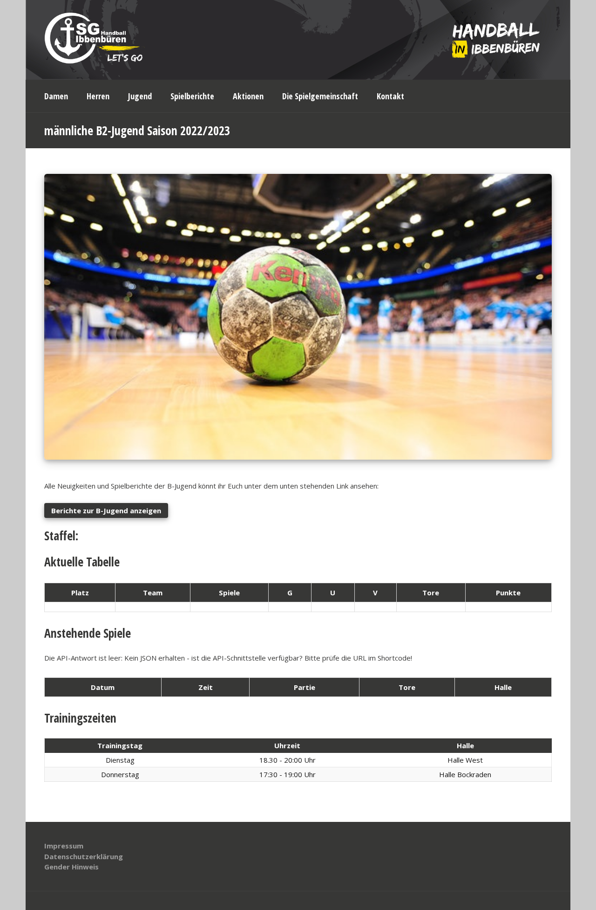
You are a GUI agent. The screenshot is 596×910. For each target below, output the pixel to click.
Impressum (63, 845)
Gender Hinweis (71, 866)
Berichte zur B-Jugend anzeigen (106, 510)
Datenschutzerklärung (83, 856)
